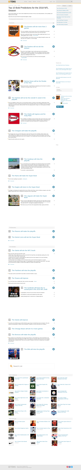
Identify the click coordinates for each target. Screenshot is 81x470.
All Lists (25, 1)
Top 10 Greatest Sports (20, 421)
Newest (30, 1)
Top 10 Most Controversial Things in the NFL (20, 405)
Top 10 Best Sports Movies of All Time (64, 422)
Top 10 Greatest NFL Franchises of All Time (62, 392)
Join (54, 1)
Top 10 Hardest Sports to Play (43, 428)
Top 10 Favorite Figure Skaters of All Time (63, 435)
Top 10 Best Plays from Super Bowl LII (64, 405)
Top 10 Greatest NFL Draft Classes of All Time (63, 411)
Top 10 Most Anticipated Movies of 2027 (64, 12)
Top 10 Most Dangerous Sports (21, 428)
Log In (51, 1)
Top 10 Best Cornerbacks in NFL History (42, 392)
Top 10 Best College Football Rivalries (21, 392)
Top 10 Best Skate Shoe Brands (42, 442)
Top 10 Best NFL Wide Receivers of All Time (62, 378)
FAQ (27, 466)
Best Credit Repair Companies (62, 20)
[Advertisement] (31, 71)
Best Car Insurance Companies (62, 14)
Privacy (20, 466)
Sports (15, 5)
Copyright (24, 466)
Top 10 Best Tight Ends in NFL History (21, 398)
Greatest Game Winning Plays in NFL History (43, 411)
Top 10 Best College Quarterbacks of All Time (62, 398)
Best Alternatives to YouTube (62, 22)
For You (38, 1)
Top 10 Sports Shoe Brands (21, 441)
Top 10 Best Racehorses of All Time (64, 429)
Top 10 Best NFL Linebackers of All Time (42, 398)
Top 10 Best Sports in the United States (42, 435)
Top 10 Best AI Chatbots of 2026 (62, 10)
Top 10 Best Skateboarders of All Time (22, 435)
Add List (34, 1)
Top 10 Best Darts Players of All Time (64, 442)
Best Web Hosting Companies (62, 24)
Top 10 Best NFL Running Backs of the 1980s (42, 405)
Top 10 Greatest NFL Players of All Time (22, 385)
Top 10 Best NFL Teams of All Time (63, 385)
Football (19, 5)
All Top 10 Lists (10, 5)
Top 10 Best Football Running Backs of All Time (42, 378)
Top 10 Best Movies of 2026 (62, 8)
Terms (18, 466)
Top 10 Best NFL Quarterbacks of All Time (21, 378)
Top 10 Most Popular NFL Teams (41, 385)
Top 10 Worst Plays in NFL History (20, 411)
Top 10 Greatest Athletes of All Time (43, 422)
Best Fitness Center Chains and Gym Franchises (63, 17)
